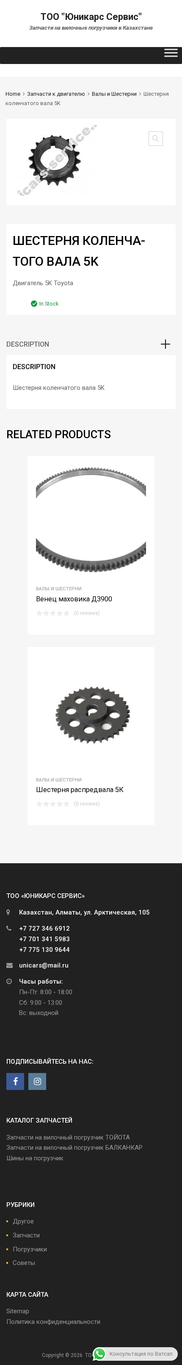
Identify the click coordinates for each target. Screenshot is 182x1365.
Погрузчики (30, 1249)
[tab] (91, 344)
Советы (24, 1263)
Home (13, 94)
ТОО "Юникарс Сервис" (91, 16)
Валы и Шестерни (114, 94)
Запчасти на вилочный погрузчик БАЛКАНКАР (74, 1147)
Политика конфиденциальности (53, 1322)
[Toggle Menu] (171, 55)
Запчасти (26, 1235)
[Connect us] (15, 1081)
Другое (23, 1221)
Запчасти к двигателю (56, 94)
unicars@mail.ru (44, 965)
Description (27, 344)
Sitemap (17, 1311)
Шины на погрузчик (34, 1158)
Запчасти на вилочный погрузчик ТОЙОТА (68, 1137)
